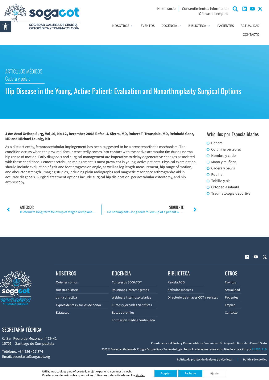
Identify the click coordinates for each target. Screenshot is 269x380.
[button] (5, 26)
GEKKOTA (259, 349)
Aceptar (165, 373)
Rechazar (190, 373)
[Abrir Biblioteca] (209, 26)
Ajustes (215, 373)
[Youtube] (252, 8)
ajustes (140, 375)
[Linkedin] (244, 8)
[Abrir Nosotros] (132, 26)
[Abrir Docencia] (180, 26)
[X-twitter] (260, 8)
